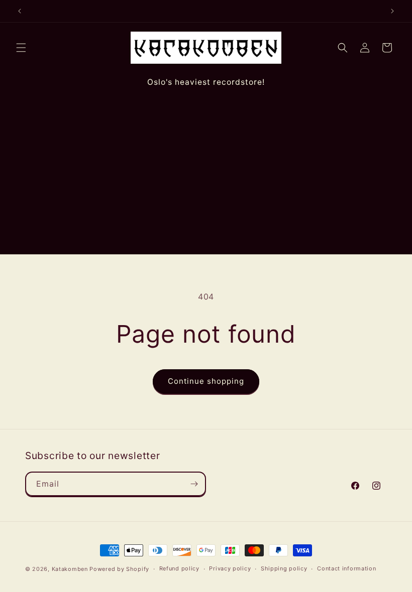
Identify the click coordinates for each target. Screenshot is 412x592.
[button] (21, 48)
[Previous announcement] (20, 11)
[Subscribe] (194, 484)
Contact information (346, 568)
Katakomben (70, 568)
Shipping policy (284, 568)
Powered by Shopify (119, 568)
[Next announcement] (392, 11)
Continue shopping (206, 381)
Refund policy (179, 568)
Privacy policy (230, 568)
